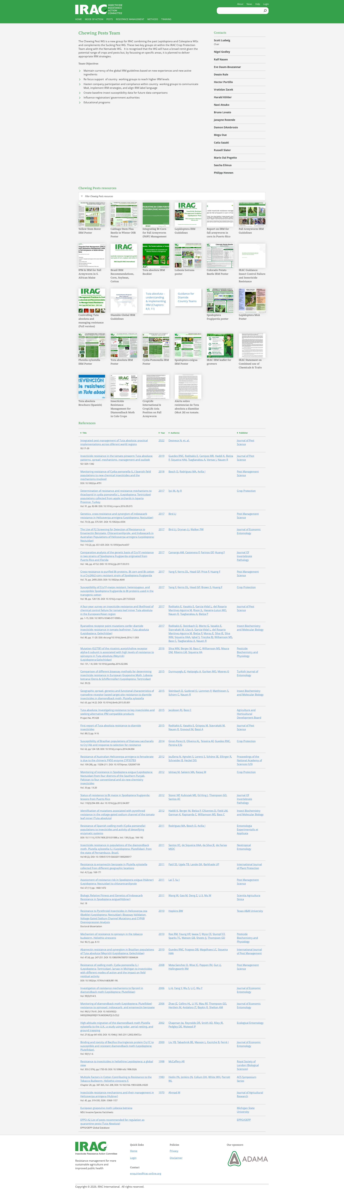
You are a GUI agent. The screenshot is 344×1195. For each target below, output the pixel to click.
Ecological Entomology (250, 1023)
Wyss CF (206, 934)
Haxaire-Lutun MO (215, 610)
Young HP (184, 934)
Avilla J (201, 471)
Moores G (223, 671)
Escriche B (213, 1042)
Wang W (173, 895)
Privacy (174, 1151)
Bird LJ (172, 514)
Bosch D (173, 471)
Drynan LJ (183, 529)
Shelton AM (216, 1007)
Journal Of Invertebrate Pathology (244, 556)
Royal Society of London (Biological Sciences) (248, 1065)
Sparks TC (174, 938)
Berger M (186, 648)
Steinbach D (190, 626)
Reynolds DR (192, 1023)
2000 (161, 1042)
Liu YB (172, 1042)
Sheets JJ (201, 938)
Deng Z (193, 895)
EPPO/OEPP (244, 1120)
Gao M (184, 895)
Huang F (220, 552)
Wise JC (193, 965)
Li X (201, 895)
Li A (171, 988)
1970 (161, 1092)
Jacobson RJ (175, 710)
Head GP (195, 571)
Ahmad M (174, 1092)
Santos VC (174, 845)
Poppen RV (205, 965)
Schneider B (176, 760)
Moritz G (204, 626)
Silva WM (174, 648)
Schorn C (174, 694)
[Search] (265, 10)
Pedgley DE (175, 1026)
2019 (161, 456)
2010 (161, 911)
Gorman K (175, 814)
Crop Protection (246, 491)
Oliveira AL (192, 741)
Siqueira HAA (179, 459)
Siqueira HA (195, 652)
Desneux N (175, 440)
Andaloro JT (189, 1007)
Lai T (171, 880)
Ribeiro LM (180, 652)
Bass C (172, 641)
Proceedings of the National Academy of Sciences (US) (249, 760)
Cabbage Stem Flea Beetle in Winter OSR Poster (123, 232)
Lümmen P (205, 691)
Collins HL (185, 1003)
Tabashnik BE (185, 1042)
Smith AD (207, 1023)
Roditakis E (191, 456)
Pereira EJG (175, 745)
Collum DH (200, 1077)
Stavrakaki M (176, 629)
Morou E (209, 633)
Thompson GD (218, 795)
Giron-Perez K (177, 741)
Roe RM (173, 934)
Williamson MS (223, 637)
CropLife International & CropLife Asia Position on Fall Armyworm (152, 408)
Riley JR (218, 1023)
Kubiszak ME (188, 795)
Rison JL (198, 610)
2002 (161, 1023)
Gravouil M (186, 729)
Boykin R (203, 1007)
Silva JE (219, 633)
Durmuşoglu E (177, 671)
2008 (161, 965)
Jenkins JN (187, 1077)
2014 (161, 741)
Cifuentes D (209, 810)
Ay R (179, 491)
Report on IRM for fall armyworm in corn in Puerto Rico (219, 232)
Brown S (206, 587)
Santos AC (174, 799)
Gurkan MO (209, 671)
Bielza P (203, 614)
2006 (161, 988)
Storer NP (174, 795)
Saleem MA (187, 772)
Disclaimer (176, 1158)
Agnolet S (188, 756)
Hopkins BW (176, 911)
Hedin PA (174, 1077)
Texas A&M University (250, 911)
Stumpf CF (219, 934)
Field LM (222, 810)
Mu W (207, 895)
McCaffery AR (177, 1061)
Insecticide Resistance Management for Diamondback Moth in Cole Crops (123, 408)
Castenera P (192, 552)
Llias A (189, 629)
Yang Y (178, 988)
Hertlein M (175, 1007)
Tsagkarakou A (196, 459)
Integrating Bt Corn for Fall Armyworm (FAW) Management (155, 232)
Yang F (172, 571)
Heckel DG (190, 760)
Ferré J (225, 1042)
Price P (205, 571)
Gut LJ (217, 965)
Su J (177, 880)
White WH (214, 1077)
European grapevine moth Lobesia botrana (106, 1108)
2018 (161, 471)
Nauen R (223, 459)
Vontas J (211, 459)
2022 (161, 440)
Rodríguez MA (188, 471)
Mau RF (203, 1003)
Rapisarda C (189, 814)
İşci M (172, 491)
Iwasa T (196, 934)
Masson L (200, 1042)
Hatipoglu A (194, 671)
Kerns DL (183, 571)
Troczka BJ (207, 637)
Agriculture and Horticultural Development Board (249, 713)
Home (133, 1151)
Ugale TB (183, 864)
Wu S (186, 988)
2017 (161, 491)
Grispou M (201, 725)
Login (133, 1158)
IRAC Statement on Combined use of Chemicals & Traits (250, 363)
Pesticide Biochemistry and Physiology (247, 652)
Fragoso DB (191, 949)
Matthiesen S (220, 691)
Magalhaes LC (208, 949)
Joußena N (175, 756)
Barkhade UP (211, 864)
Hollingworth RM (179, 968)
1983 (161, 1077)
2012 (161, 756)
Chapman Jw (176, 1023)
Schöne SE (212, 756)
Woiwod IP (189, 1026)
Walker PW (197, 529)
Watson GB (188, 938)
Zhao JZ (173, 1003)
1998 (161, 1061)
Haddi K (220, 456)
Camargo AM (176, 552)
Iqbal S (196, 637)
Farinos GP (207, 552)
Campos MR (206, 456)
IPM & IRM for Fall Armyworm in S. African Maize (89, 273)
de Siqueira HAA (191, 845)
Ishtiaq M (174, 772)
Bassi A (199, 729)
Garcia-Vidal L (203, 606)
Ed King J (203, 795)
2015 (161, 671)
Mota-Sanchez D (178, 965)
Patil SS (173, 864)
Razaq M (201, 772)
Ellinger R (225, 756)
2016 (161, 648)
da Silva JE (209, 845)
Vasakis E (188, 606)
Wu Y (199, 988)
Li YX (195, 1003)
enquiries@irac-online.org (145, 1173)
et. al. (186, 440)
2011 (161, 825)
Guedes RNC (176, 456)
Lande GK (196, 864)
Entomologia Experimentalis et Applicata (247, 829)
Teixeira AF (207, 741)
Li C (193, 988)
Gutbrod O (190, 691)
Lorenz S (200, 756)
